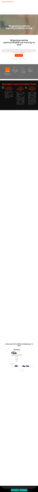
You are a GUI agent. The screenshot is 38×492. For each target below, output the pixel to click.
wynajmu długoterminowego (13, 51)
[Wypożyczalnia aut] (7, 1)
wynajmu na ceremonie (23, 51)
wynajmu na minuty (5, 51)
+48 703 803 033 (19, 55)
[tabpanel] (22, 355)
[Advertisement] (19, 9)
